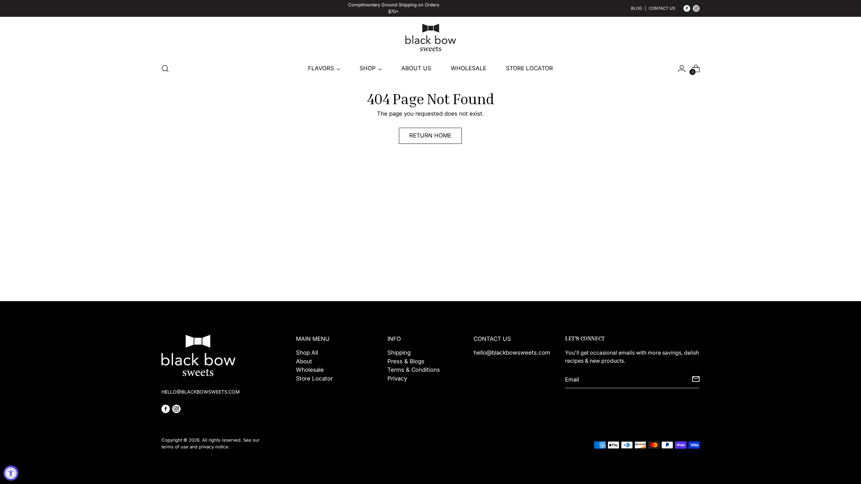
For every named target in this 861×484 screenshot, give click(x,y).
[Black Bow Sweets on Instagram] (696, 9)
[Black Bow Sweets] (430, 37)
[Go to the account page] (681, 68)
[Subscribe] (696, 379)
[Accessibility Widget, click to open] (10, 473)
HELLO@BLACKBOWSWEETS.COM (200, 392)
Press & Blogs (405, 361)
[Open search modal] (165, 68)
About (304, 361)
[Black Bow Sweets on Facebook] (686, 9)
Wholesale (310, 369)
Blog (636, 8)
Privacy (397, 378)
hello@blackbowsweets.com (512, 352)
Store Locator (314, 378)
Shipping (399, 352)
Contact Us (662, 8)
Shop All (307, 352)
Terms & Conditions (413, 369)
